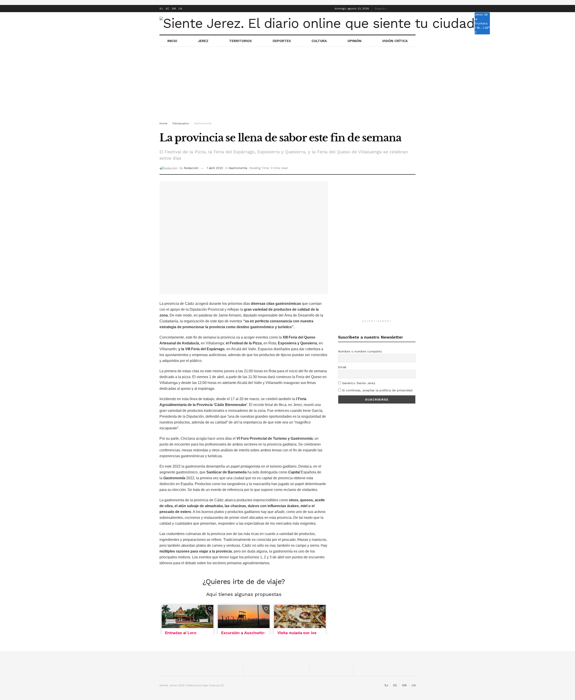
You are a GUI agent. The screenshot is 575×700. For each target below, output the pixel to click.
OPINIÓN (354, 41)
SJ (161, 8)
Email (342, 367)
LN (180, 8)
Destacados (180, 123)
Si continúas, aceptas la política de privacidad (376, 390)
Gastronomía (202, 123)
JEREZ (203, 41)
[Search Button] (413, 8)
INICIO (172, 41)
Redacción (191, 168)
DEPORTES (282, 41)
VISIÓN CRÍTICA (395, 41)
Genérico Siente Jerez (358, 383)
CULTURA (319, 41)
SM (174, 8)
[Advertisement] (287, 85)
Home (163, 123)
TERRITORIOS (240, 41)
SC (167, 8)
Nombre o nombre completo (360, 351)
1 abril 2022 (215, 168)
